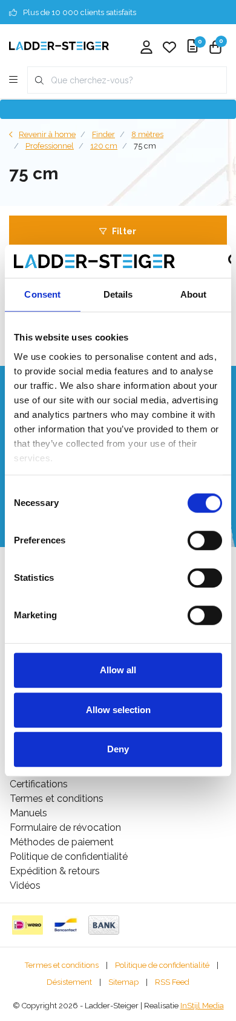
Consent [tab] (42, 294)
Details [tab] (118, 294)
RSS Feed (172, 982)
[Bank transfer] (103, 925)
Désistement (69, 982)
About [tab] (193, 294)
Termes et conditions (62, 965)
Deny (118, 749)
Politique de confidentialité (162, 965)
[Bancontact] (65, 925)
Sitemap (123, 982)
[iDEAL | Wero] (27, 925)
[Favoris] (169, 48)
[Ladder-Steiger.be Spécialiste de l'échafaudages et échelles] (59, 45)
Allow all (118, 670)
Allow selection (118, 710)
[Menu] (13, 80)
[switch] (205, 540)
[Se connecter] (146, 48)
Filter (124, 231)
